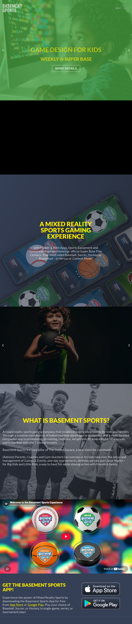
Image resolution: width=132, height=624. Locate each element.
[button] (3, 50)
